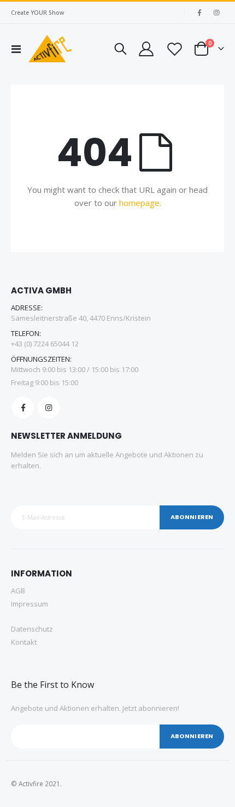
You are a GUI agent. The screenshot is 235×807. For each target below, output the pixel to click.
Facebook (23, 408)
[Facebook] (199, 12)
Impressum (29, 604)
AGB (18, 591)
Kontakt (24, 642)
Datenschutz (32, 629)
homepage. (140, 202)
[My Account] (146, 49)
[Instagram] (216, 12)
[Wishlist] (174, 49)
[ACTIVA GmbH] (50, 48)
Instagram (49, 408)
